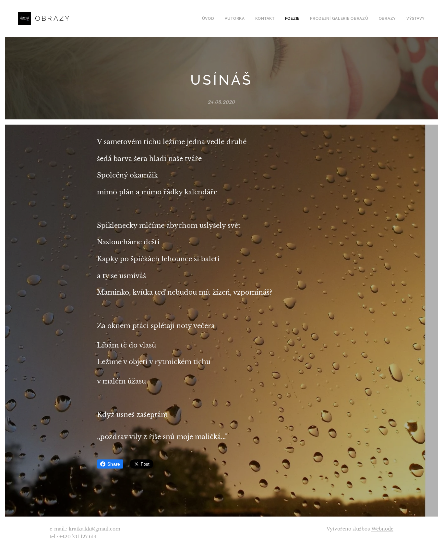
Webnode (382, 529)
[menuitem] (210, 18)
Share (113, 464)
